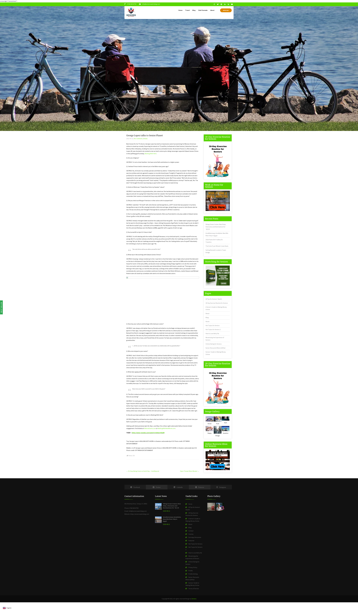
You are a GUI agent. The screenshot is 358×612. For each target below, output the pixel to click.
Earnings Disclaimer (194, 537)
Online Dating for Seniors (214, 344)
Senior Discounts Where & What (215, 348)
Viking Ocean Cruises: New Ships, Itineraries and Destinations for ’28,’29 (216, 226)
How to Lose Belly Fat (212, 333)
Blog (193, 10)
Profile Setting (193, 574)
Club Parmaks (203, 10)
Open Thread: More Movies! (189, 471)
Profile (190, 571)
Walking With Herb (150, 154)
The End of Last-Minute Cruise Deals (217, 246)
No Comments (138, 138)
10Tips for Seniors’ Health (214, 299)
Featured (191, 541)
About (212, 10)
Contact (190, 531)
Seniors (194, 599)
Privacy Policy (192, 567)
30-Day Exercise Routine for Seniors (217, 303)
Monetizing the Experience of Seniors (192, 557)
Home (180, 10)
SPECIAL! (226, 10)
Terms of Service (193, 589)
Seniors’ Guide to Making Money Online (192, 584)
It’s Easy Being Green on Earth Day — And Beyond (142, 471)
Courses (190, 534)
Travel (187, 10)
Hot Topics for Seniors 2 (213, 329)
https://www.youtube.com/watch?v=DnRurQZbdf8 (148, 433)
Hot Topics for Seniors (213, 325)
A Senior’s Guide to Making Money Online (193, 520)
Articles (145, 138)
